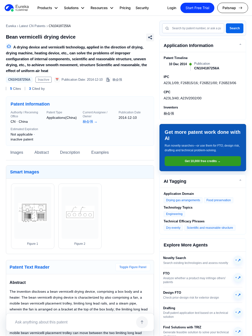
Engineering (174, 214)
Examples (100, 152)
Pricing (125, 8)
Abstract (41, 152)
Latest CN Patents (32, 26)
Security (142, 8)
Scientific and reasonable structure (210, 227)
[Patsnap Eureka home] (16, 8)
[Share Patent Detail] (150, 37)
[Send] (142, 322)
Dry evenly (173, 227)
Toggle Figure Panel (132, 267)
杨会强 (90, 121)
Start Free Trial (197, 8)
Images (16, 152)
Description (70, 152)
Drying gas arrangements (183, 200)
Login (171, 8)
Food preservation (218, 200)
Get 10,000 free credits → (202, 161)
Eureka (11, 26)
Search (235, 28)
